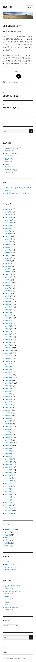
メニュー (29, 7)
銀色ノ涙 (7, 7)
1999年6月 (9, 492)
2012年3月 (8, 293)
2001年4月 (8, 432)
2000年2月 (9, 470)
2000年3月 (8, 467)
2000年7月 (8, 456)
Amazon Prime (10, 529)
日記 (23, 82)
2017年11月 (9, 263)
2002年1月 (8, 407)
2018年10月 (9, 255)
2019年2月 (8, 250)
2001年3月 (8, 435)
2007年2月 (8, 312)
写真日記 (8, 535)
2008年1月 (8, 304)
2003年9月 (9, 353)
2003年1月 (8, 375)
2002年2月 (9, 405)
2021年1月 (8, 236)
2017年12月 (9, 261)
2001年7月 (8, 424)
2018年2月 (8, 258)
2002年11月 (9, 380)
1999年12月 (9, 475)
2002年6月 (9, 394)
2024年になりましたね (13, 153)
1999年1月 (8, 505)
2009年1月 (8, 301)
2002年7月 (8, 391)
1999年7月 (8, 489)
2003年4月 (8, 367)
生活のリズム (9, 159)
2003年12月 (9, 345)
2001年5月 (8, 429)
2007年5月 (8, 307)
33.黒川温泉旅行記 (11, 193)
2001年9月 (8, 418)
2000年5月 (9, 462)
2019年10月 (9, 244)
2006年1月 (8, 318)
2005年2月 (9, 331)
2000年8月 (9, 454)
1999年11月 (9, 478)
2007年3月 (8, 310)
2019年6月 (8, 247)
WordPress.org (10, 570)
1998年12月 (9, 508)
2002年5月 (9, 397)
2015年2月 (8, 277)
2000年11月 (9, 445)
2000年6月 (9, 459)
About (5, 647)
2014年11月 (9, 285)
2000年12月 (9, 443)
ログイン (8, 562)
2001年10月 (9, 416)
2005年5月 (9, 323)
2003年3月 (8, 369)
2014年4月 (8, 288)
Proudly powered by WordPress (19, 658)
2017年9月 (8, 269)
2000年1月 (8, 473)
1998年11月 (9, 511)
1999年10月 (9, 481)
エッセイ (8, 532)
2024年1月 (8, 212)
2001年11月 (9, 413)
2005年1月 (8, 334)
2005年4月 (9, 326)
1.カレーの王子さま (11, 188)
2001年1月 (8, 440)
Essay (5, 652)
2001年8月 (8, 421)
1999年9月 (9, 483)
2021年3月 (8, 231)
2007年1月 (8, 315)
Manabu (7, 82)
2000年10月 (9, 448)
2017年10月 (9, 266)
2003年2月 (8, 372)
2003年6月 (9, 361)
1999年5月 (9, 494)
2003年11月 (9, 348)
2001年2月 (8, 437)
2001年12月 (9, 410)
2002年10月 (9, 383)
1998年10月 (9, 513)
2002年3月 (8, 402)
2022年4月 (9, 225)
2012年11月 (9, 291)
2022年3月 (8, 228)
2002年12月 (9, 378)
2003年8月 (8, 356)
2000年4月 (9, 464)
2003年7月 (8, 359)
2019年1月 (8, 253)
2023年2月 (8, 215)
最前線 (7, 164)
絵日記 (7, 546)
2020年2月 (9, 239)
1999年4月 (9, 497)
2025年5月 (9, 209)
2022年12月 (9, 220)
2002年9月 (9, 386)
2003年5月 (8, 364)
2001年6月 (8, 426)
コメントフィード (11, 567)
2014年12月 (9, 282)
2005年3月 (8, 329)
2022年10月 (9, 223)
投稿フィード (9, 564)
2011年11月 (8, 296)
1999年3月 (8, 500)
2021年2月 (8, 234)
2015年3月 (8, 274)
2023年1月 (8, 217)
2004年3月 (8, 337)
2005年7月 (8, 320)
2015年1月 (8, 280)
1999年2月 (9, 502)
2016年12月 (9, 272)
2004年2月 (9, 340)
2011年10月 (9, 299)
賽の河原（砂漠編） (12, 170)
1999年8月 (9, 486)
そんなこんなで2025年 (13, 148)
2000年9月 (9, 451)
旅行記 (7, 537)
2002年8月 (9, 388)
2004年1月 (8, 342)
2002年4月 (9, 399)
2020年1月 (8, 242)
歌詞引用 (8, 543)
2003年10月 (9, 350)
